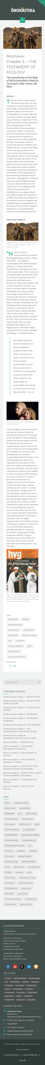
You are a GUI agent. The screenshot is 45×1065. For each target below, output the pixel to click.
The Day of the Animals (13, 899)
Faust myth (20, 641)
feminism (33, 851)
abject (7, 803)
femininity (21, 851)
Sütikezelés (22, 1060)
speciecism (25, 982)
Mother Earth (19, 867)
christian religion (15, 625)
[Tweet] (14, 666)
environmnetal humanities (14, 846)
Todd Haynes (29, 989)
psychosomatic (21, 992)
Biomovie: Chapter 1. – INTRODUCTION (18, 742)
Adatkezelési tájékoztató (30, 1055)
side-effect (9, 894)
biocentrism (13, 619)
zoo (6, 982)
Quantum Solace (31, 985)
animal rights (10, 808)
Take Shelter (35, 982)
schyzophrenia (20, 1000)
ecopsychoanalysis (11, 840)
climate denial (10, 824)
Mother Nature (33, 867)
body (20, 813)
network (8, 872)
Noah (29, 646)
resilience (7, 989)
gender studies (24, 856)
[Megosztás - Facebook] (9, 666)
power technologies (34, 978)
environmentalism (29, 840)
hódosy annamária (15, 646)
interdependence (28, 862)
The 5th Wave (22, 894)
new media (19, 872)
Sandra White (26, 888)
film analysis (9, 856)
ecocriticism (13, 635)
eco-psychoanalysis (12, 829)
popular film (9, 883)
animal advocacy (21, 803)
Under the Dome (26, 904)
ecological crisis (29, 635)
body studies (31, 813)
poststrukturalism (25, 883)
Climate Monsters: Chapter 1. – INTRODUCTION (21, 697)
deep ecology (13, 630)
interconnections (11, 862)
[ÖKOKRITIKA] (22, 10)
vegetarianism (8, 985)
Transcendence (20, 985)
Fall (9, 641)
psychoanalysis (11, 888)
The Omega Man (30, 899)
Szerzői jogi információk (11, 1055)
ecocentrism (29, 630)
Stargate (19, 996)
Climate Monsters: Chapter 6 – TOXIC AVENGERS (22, 725)
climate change (27, 819)
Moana (7, 867)
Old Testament (14, 651)
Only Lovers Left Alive (16, 657)
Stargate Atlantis (32, 992)
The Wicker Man (10, 904)
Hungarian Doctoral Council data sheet (20, 1031)
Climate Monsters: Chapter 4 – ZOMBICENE (20, 714)
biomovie (25, 619)
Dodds (37, 824)
